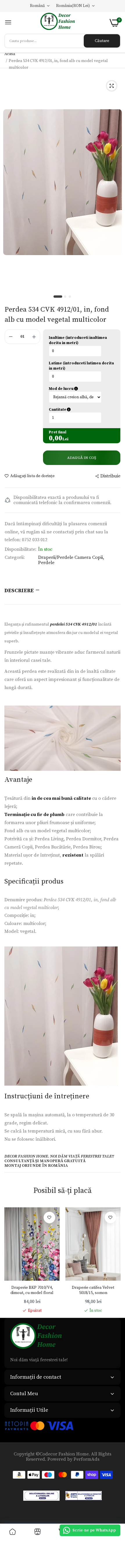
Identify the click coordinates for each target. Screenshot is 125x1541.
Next (113, 1260)
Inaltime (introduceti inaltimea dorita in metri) (78, 340)
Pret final (57, 432)
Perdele (46, 563)
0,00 (55, 438)
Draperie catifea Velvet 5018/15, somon (93, 1290)
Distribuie (110, 476)
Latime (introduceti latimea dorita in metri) (81, 366)
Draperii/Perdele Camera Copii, (71, 557)
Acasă (9, 54)
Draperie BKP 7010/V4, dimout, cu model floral (31, 1290)
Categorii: (15, 557)
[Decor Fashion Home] (60, 22)
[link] (49, 1217)
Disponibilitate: (20, 549)
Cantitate (82, 409)
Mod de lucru (82, 388)
